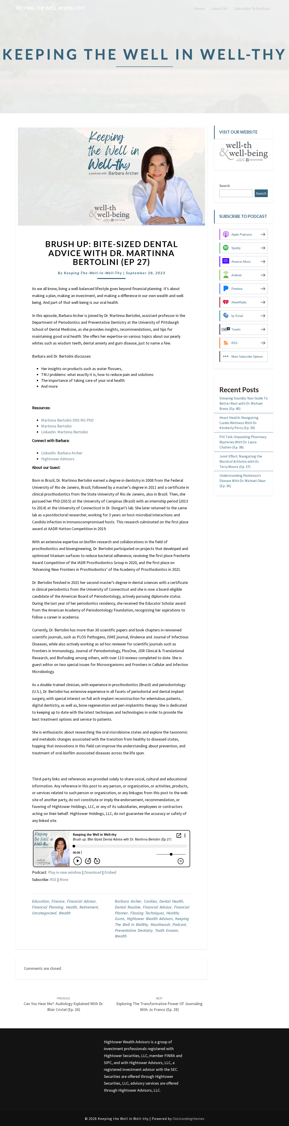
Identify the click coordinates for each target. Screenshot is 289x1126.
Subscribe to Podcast (251, 8)
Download (92, 872)
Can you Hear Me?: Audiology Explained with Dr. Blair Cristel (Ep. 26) (63, 1004)
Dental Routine (127, 907)
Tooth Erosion (166, 930)
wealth (121, 936)
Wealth (65, 913)
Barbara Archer (128, 901)
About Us (219, 8)
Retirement (88, 907)
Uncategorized (44, 913)
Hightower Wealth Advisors (150, 918)
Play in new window (64, 872)
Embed (110, 872)
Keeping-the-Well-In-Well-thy (93, 273)
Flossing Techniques (147, 913)
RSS (53, 879)
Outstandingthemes (188, 1118)
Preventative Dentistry (134, 930)
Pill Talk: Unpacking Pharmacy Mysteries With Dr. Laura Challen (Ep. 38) (242, 441)
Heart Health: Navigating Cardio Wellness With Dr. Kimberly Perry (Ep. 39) (239, 422)
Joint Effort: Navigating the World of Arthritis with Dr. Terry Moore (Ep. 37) (240, 461)
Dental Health (171, 901)
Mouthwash (160, 924)
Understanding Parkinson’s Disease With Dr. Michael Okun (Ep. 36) (242, 480)
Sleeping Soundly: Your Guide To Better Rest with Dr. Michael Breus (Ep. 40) (243, 403)
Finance (58, 901)
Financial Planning (47, 907)
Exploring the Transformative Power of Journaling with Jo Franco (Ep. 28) (159, 1004)
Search (224, 185)
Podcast (179, 924)
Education (40, 901)
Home (199, 8)
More (63, 879)
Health (71, 907)
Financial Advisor (81, 901)
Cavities (150, 901)
